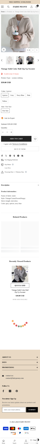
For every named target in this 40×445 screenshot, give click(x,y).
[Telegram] (18, 155)
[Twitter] (6, 155)
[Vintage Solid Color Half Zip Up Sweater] (20, 274)
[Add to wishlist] (35, 139)
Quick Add (20, 285)
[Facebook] (2, 155)
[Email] (22, 155)
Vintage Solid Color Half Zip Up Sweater (20, 291)
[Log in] (31, 7)
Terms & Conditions (19, 144)
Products (9, 11)
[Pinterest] (10, 155)
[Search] (8, 7)
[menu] (2, 6)
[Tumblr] (14, 155)
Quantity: (4, 128)
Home (3, 11)
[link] (10, 248)
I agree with (8, 144)
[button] (33, 50)
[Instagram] (10, 391)
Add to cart (16, 139)
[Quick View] (27, 271)
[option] (20, 33)
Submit (32, 410)
